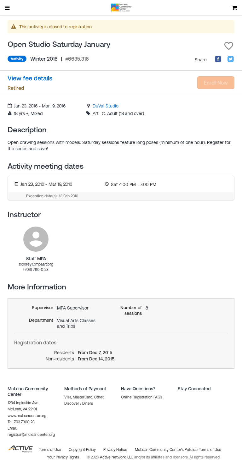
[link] (105, 105)
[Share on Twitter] (230, 60)
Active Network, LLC (117, 457)
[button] (228, 45)
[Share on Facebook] (218, 60)
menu (7, 7)
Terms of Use (210, 449)
